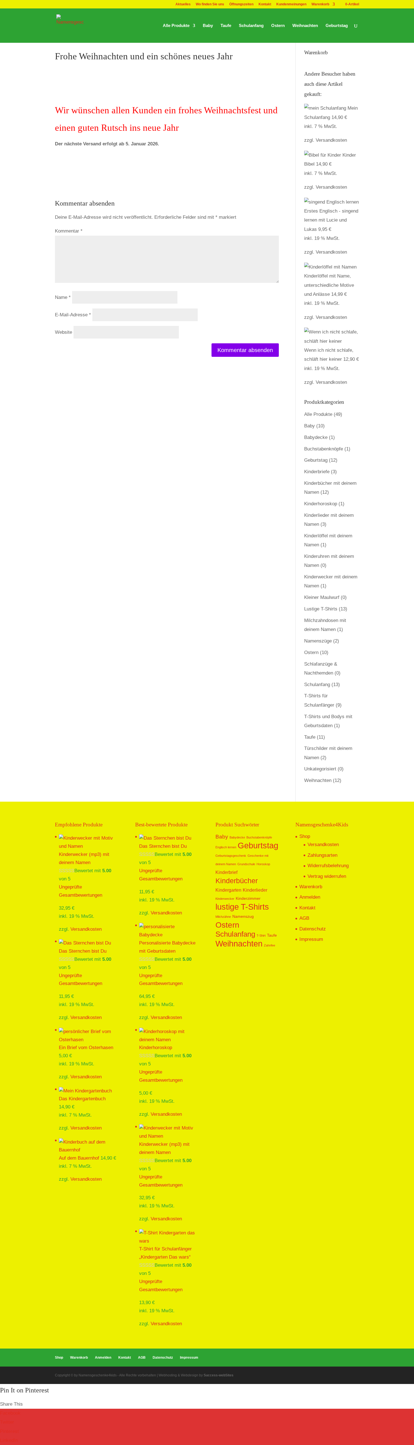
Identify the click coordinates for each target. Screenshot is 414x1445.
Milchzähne (223, 916)
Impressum (311, 939)
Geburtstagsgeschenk (230, 855)
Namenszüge (318, 641)
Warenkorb (320, 4)
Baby (208, 26)
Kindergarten (228, 889)
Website (63, 332)
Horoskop (263, 864)
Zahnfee (269, 945)
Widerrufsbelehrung (328, 865)
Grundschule (246, 864)
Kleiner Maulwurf (321, 597)
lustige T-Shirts (242, 906)
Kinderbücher (236, 881)
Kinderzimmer (248, 898)
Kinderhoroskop (320, 503)
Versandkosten (331, 140)
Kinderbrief (226, 872)
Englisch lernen (225, 847)
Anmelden (309, 897)
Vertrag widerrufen (327, 876)
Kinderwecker (224, 898)
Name (63, 297)
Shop (304, 836)
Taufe (226, 26)
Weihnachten (305, 26)
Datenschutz (312, 929)
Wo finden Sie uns (210, 4)
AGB (304, 918)
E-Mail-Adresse (73, 314)
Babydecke (316, 437)
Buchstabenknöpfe (323, 449)
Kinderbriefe (317, 471)
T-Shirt (261, 935)
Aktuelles (183, 4)
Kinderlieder (255, 889)
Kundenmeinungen (291, 4)
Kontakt (265, 4)
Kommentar (69, 231)
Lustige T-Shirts (320, 609)
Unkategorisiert (320, 769)
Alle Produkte (176, 26)
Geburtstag (337, 26)
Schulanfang (251, 26)
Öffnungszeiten (241, 4)
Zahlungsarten (322, 855)
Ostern (278, 26)
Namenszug (243, 916)
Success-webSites (218, 1375)
